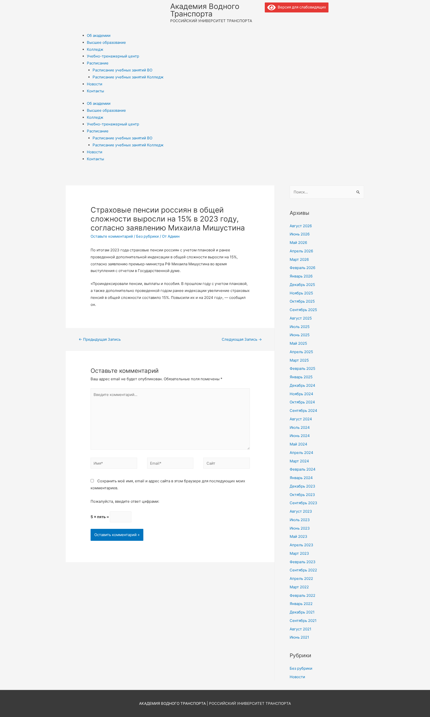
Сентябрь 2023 (303, 502)
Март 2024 (299, 461)
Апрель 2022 (301, 578)
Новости (94, 84)
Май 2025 (298, 343)
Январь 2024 (301, 477)
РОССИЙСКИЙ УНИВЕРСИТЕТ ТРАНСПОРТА (250, 703)
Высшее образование (106, 42)
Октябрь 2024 (302, 402)
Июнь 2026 (300, 234)
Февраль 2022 (302, 595)
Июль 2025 (300, 326)
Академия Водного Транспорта (204, 10)
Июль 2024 (300, 427)
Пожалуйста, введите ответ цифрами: (125, 501)
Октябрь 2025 (302, 301)
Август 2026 (301, 225)
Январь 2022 (301, 603)
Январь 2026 (301, 276)
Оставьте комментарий (112, 236)
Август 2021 (300, 629)
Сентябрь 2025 (303, 309)
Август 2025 (301, 318)
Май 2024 (298, 444)
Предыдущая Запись (100, 339)
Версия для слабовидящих (301, 7)
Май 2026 (298, 242)
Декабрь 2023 (302, 486)
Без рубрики (147, 236)
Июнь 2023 (300, 528)
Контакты (95, 91)
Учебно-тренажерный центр (113, 56)
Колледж (95, 49)
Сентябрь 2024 (303, 410)
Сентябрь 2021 (303, 620)
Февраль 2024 (303, 469)
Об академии (98, 35)
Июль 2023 (300, 519)
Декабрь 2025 (302, 284)
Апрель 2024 (301, 452)
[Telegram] (284, 18)
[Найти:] (327, 192)
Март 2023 (299, 553)
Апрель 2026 (301, 251)
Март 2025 (299, 360)
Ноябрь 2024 (301, 393)
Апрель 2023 (301, 545)
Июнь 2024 (300, 435)
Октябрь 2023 (302, 494)
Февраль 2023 (303, 561)
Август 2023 (301, 511)
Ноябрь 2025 (301, 293)
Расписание (97, 63)
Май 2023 (298, 536)
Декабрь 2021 (302, 612)
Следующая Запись (242, 339)
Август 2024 (301, 419)
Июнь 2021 (299, 637)
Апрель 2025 (301, 351)
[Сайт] (226, 464)
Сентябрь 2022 (303, 570)
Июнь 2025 (300, 334)
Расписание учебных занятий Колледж (128, 77)
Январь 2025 (301, 377)
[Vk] (271, 18)
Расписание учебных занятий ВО (122, 70)
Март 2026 (299, 259)
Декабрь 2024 (302, 385)
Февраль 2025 (302, 368)
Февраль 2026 (302, 267)
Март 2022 (299, 587)
